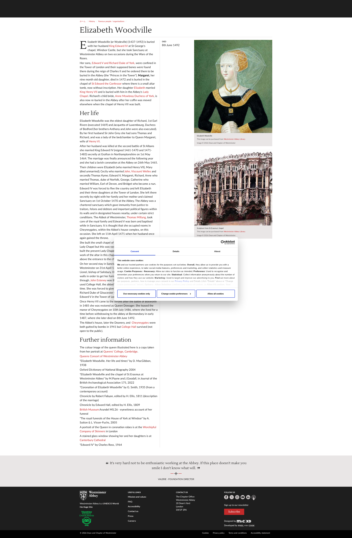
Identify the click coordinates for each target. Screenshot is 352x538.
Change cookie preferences (174, 293)
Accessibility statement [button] (260, 533)
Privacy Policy (182, 281)
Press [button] (130, 516)
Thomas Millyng (136, 217)
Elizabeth (139, 88)
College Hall (129, 327)
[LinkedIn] (248, 497)
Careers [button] (132, 520)
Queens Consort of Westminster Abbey (103, 356)
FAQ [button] (130, 501)
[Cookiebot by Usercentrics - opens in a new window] (223, 242)
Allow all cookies (215, 293)
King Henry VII (88, 92)
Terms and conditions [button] (238, 533)
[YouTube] (243, 497)
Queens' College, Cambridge (120, 351)
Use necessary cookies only (136, 293)
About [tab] (217, 251)
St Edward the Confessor (107, 83)
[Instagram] (237, 497)
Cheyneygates (140, 322)
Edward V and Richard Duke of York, (113, 63)
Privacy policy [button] (218, 533)
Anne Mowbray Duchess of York (134, 96)
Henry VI (94, 141)
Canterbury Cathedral (93, 440)
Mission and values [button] (137, 496)
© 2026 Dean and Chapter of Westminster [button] (98, 533)
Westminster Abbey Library (234, 139)
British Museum (89, 409)
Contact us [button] (133, 511)
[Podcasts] (254, 497)
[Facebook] (226, 497)
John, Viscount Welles (137, 171)
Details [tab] (176, 251)
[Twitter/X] (232, 497)
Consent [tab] (135, 251)
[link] (244, 521)
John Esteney (98, 280)
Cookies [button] (205, 533)
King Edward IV (118, 46)
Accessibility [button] (134, 506)
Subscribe (234, 511)
